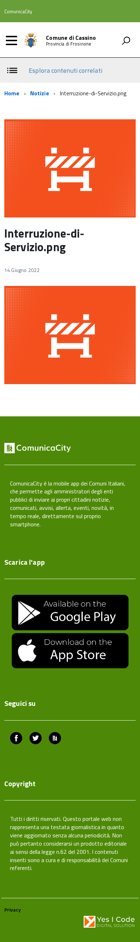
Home (12, 93)
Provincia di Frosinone (68, 44)
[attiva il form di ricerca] (126, 40)
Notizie (39, 93)
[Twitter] (35, 739)
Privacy (12, 909)
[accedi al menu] (11, 40)
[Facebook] (16, 739)
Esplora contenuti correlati (65, 70)
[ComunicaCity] (55, 739)
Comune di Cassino (71, 37)
